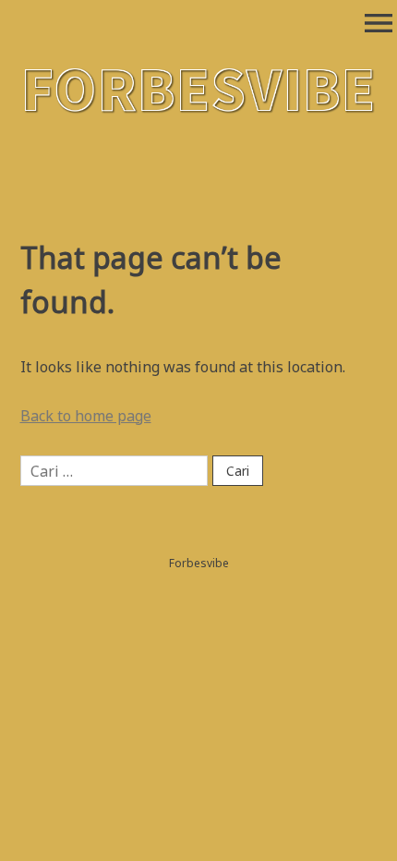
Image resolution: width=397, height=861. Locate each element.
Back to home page (85, 416)
